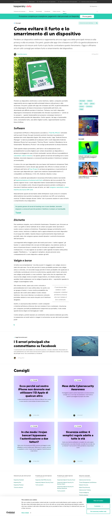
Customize (97, 506)
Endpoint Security (83, 485)
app (81, 103)
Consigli (34, 380)
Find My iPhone (54, 133)
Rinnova (31, 11)
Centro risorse (56, 11)
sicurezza (89, 106)
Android (90, 101)
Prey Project (33, 169)
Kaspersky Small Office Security (43, 480)
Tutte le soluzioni (18, 487)
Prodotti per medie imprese (65, 475)
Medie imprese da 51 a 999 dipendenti (68, 1)
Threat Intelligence (84, 492)
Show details (25, 512)
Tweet (18, 213)
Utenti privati (32, 1)
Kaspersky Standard (19, 480)
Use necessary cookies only (98, 511)
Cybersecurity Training (85, 490)
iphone (92, 103)
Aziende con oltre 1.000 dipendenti (89, 1)
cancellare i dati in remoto (23, 156)
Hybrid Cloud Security (84, 487)
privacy (82, 106)
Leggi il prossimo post (21, 337)
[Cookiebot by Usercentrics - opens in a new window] (10, 513)
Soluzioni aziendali (84, 475)
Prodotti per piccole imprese (44, 475)
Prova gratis (87, 16)
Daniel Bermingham (22, 54)
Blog (64, 11)
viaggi (81, 109)
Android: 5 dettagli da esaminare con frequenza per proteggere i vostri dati (88, 157)
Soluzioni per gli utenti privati (22, 475)
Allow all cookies (98, 500)
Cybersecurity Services (85, 480)
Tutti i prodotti (39, 485)
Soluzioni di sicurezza (19, 11)
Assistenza (47, 11)
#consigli (18, 23)
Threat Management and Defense (87, 482)
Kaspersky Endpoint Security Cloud (44, 482)
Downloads (39, 11)
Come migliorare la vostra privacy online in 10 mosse (88, 177)
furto (86, 103)
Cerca (96, 23)
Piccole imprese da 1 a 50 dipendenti (47, 1)
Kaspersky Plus (17, 482)
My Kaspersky (93, 6)
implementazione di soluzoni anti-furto (29, 180)
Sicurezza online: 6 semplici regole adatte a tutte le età (78, 435)
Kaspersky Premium (19, 485)
